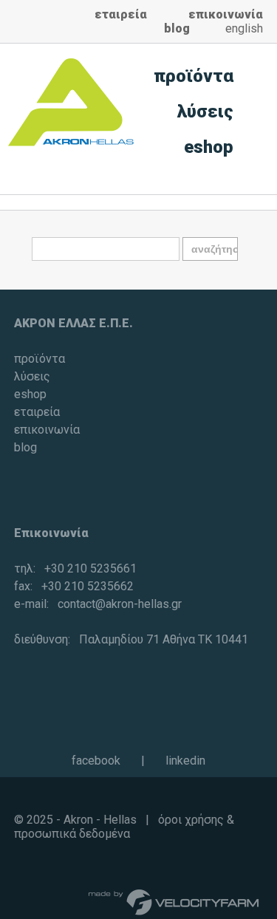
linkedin (185, 761)
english (244, 28)
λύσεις (205, 111)
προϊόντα (193, 76)
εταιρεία (121, 14)
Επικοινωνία (51, 533)
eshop (208, 147)
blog (177, 28)
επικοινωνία (225, 14)
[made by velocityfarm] (174, 901)
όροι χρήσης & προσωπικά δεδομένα (124, 827)
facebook (96, 761)
